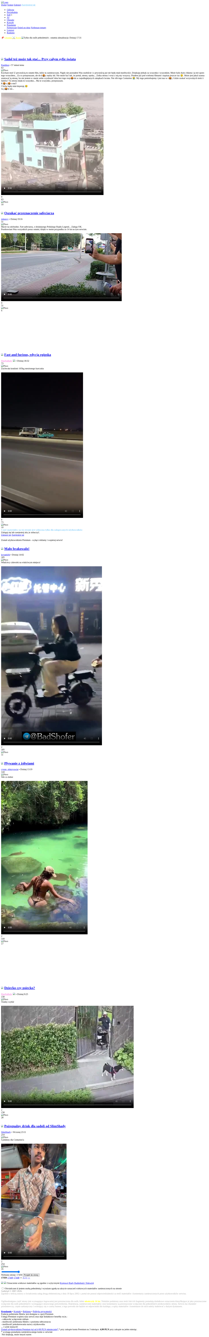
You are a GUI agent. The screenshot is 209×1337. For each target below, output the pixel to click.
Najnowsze (12, 27)
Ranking (11, 33)
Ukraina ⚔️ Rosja (13, 38)
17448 (16, 1277)
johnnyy (5, 219)
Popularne (11, 25)
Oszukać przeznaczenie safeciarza (29, 213)
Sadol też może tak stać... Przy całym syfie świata (40, 59)
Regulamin (6, 1311)
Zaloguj (17, 5)
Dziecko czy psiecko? (19, 988)
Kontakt (17, 1311)
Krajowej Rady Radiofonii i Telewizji (77, 1283)
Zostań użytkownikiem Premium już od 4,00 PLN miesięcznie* (30, 1329)
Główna (10, 10)
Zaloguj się (6, 535)
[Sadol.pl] (4, 2)
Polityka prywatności (42, 1311)
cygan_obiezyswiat (9, 769)
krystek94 (5, 555)
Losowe (10, 30)
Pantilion (5, 65)
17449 (10, 1277)
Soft (9, 15)
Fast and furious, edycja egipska (27, 355)
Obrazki (10, 20)
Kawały (10, 22)
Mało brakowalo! (16, 549)
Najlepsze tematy (38, 27)
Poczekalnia (12, 12)
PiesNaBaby (6, 361)
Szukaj (10, 5)
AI (8, 17)
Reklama (27, 1311)
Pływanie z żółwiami (19, 763)
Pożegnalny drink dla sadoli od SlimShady (35, 1126)
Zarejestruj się (28, 5)
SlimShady (6, 1132)
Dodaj (4, 5)
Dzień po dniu (23, 27)
